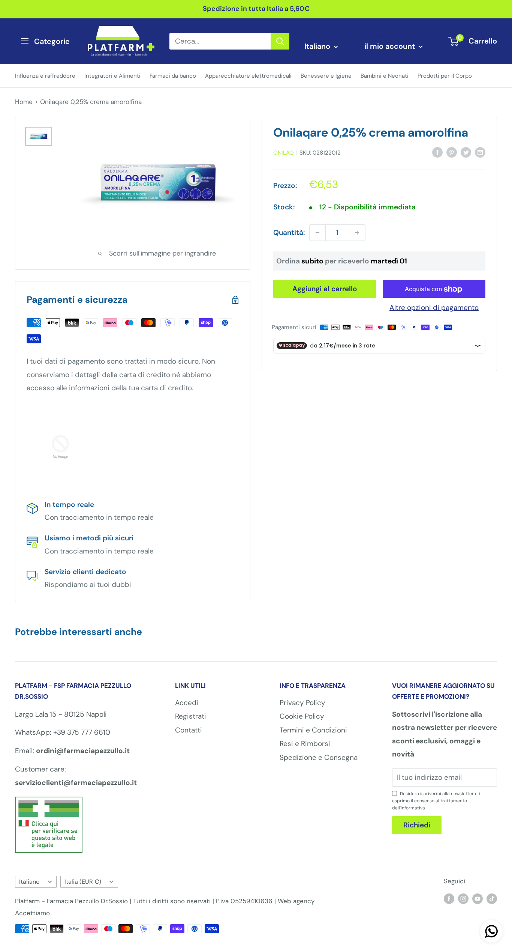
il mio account (390, 46)
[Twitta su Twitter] (466, 152)
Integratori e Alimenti (112, 75)
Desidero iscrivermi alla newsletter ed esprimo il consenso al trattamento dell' (436, 801)
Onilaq (283, 153)
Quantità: (289, 233)
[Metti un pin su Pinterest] (451, 152)
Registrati (190, 716)
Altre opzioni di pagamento (434, 308)
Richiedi (416, 825)
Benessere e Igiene (326, 75)
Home (24, 102)
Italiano (29, 882)
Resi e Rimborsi (305, 743)
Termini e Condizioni (313, 730)
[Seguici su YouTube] (477, 898)
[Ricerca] (280, 41)
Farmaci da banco (173, 75)
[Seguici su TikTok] (492, 898)
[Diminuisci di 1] (317, 233)
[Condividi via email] (480, 152)
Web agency (296, 901)
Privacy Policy (302, 702)
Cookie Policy (302, 716)
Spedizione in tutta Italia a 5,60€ (256, 8)
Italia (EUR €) (82, 882)
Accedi (186, 702)
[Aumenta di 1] (357, 233)
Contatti (188, 730)
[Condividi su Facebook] (437, 152)
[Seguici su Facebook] (449, 898)
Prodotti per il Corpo (445, 75)
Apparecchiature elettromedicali (248, 75)
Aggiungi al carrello (324, 289)
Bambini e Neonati (385, 75)
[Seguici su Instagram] (463, 898)
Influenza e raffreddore (45, 75)
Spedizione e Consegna (319, 757)
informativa (413, 808)
